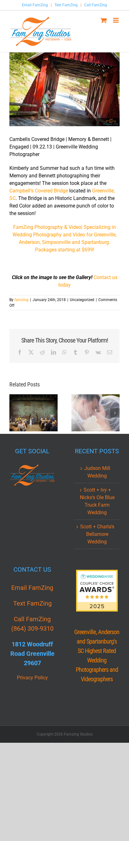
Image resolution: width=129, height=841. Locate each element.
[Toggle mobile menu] (116, 20)
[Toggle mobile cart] (104, 20)
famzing (21, 300)
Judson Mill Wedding (97, 472)
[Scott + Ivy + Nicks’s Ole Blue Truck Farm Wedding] (95, 412)
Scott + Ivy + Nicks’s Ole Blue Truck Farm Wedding (97, 501)
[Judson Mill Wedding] (33, 412)
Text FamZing (66, 5)
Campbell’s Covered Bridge (38, 191)
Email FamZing (35, 5)
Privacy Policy (32, 678)
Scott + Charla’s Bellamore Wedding (97, 534)
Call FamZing (95, 5)
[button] (14, 413)
